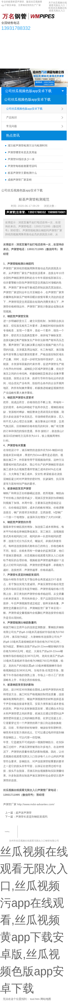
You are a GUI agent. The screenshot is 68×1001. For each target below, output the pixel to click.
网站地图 (45, 998)
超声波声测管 (24, 812)
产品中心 (18, 34)
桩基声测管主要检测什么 (22, 172)
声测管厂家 (17, 344)
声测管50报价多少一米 (21, 159)
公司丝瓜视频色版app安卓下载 (28, 91)
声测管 (15, 249)
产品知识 (11, 117)
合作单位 (23, 49)
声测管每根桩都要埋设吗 (22, 165)
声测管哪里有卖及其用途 (22, 152)
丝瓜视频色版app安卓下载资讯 (46, 34)
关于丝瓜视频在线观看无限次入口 (58, 4)
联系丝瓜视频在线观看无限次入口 (58, 9)
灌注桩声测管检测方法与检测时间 (27, 145)
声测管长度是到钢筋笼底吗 (31, 816)
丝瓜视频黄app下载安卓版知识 (21, 41)
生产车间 (8, 49)
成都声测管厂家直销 (20, 179)
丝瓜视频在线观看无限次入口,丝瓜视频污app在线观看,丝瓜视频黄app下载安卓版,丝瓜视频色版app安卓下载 (34, 920)
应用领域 (49, 41)
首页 (6, 34)
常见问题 (11, 126)
